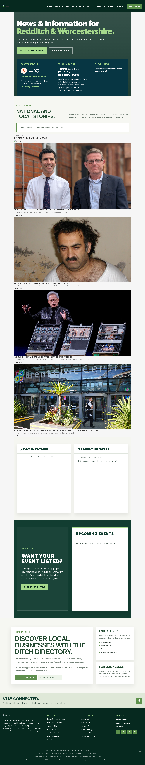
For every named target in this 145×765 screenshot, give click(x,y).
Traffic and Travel (103, 6)
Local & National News (56, 719)
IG (129, 732)
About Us (85, 719)
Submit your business (50, 678)
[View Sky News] (18, 141)
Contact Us (85, 723)
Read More (18, 215)
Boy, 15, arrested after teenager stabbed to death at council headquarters (56, 430)
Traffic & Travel (53, 733)
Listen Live (134, 6)
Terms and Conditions (90, 733)
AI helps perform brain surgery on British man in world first (47, 210)
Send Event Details (34, 587)
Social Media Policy (89, 736)
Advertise (119, 727)
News (57, 6)
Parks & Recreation (54, 729)
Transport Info (52, 726)
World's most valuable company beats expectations (43, 357)
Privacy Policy (86, 726)
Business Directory (82, 6)
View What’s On (60, 51)
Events (65, 6)
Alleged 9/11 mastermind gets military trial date (41, 283)
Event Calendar (53, 736)
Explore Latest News (32, 51)
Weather (50, 740)
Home (49, 6)
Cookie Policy (86, 729)
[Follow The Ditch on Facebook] (139, 701)
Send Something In (123, 723)
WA (135, 732)
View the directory (25, 678)
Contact (120, 6)
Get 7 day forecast (30, 86)
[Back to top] (140, 751)
